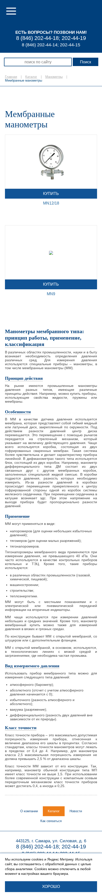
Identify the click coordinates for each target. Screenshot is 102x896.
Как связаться (51, 821)
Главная (11, 77)
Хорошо (51, 886)
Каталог (31, 77)
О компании (29, 811)
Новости (76, 811)
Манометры (54, 77)
